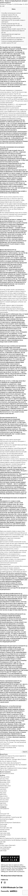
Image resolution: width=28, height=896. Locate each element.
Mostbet (2, 836)
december (3, 821)
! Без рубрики (4, 808)
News (8, 739)
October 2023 (4, 784)
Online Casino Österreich (7, 845)
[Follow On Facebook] (1, 882)
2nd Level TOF (4, 814)
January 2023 (4, 800)
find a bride (3, 824)
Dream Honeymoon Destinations (10, 822)
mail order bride (5, 833)
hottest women (5, 829)
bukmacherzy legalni (6, 819)
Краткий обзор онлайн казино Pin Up (13, 29)
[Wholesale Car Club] (10, 859)
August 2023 (4, 787)
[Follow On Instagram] (5, 882)
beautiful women (5, 815)
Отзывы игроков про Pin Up (10, 23)
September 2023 (5, 786)
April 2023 (3, 794)
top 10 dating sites (5, 847)
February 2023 (4, 798)
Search (2, 749)
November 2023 (5, 782)
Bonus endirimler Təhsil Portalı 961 (11, 817)
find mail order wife (6, 828)
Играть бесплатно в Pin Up (10, 16)
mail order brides (5, 835)
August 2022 (4, 801)
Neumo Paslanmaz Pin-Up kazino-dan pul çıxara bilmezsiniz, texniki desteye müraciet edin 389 (13, 840)
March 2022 (3, 805)
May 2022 (3, 803)
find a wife (3, 826)
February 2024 (4, 777)
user (3, 6)
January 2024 (4, 779)
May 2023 (3, 793)
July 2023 (3, 789)
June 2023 (3, 791)
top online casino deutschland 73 (10, 763)
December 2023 (5, 780)
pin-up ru (3, 603)
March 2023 (3, 796)
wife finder (3, 850)
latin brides (3, 831)
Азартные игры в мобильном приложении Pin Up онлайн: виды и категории (13, 20)
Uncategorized (4, 849)
